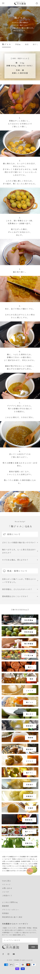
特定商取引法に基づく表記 (12, 917)
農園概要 (5, 906)
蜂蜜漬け (29, 726)
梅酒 (27, 44)
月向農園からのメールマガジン (15, 923)
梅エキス (29, 714)
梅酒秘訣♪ (29, 820)
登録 (33, 947)
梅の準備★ (28, 644)
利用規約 (5, 913)
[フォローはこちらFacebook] (3, 954)
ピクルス (29, 761)
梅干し (35, 44)
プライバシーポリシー (10, 909)
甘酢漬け (29, 784)
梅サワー (29, 773)
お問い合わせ (7, 888)
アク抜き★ (28, 655)
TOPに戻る (6, 881)
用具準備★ (28, 620)
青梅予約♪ (29, 843)
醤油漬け (29, 749)
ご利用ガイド (7, 895)
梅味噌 (30, 737)
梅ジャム (6, 44)
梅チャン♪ (29, 831)
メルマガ (5, 892)
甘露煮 (30, 808)
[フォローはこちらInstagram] (8, 954)
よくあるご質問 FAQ (10, 902)
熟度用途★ (28, 632)
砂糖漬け (29, 796)
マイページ (6, 884)
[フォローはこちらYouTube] (14, 954)
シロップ (29, 691)
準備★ (18, 44)
